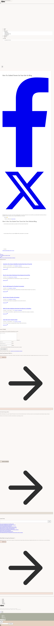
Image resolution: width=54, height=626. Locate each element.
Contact (5, 36)
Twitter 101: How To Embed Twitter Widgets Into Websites (7, 257)
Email (13, 343)
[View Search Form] (1, 3)
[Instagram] (2, 620)
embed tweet (4, 250)
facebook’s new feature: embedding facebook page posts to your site (17, 263)
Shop (4, 29)
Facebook (10, 299)
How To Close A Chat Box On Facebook (11, 297)
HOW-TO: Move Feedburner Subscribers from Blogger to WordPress (17, 308)
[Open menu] (2, 67)
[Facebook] (0, 620)
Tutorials (14, 299)
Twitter (19, 321)
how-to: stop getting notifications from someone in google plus (16, 275)
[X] (25, 213)
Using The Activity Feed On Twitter (10, 319)
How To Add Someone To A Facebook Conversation (13, 286)
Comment (18, 340)
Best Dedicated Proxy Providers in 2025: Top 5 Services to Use (8, 527)
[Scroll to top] (1, 612)
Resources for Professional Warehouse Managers (6, 531)
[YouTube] (3, 620)
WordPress (20, 310)
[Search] (49, 521)
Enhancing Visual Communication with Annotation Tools (7, 528)
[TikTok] (5, 620)
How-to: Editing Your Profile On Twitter (5, 255)
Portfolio (5, 35)
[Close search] (1, 622)
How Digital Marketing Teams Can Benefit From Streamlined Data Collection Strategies (11, 532)
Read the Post (5, 269)
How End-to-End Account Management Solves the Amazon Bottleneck (9, 529)
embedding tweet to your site (10, 250)
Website (13, 345)
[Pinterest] (4, 620)
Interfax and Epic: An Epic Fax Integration (5, 530)
